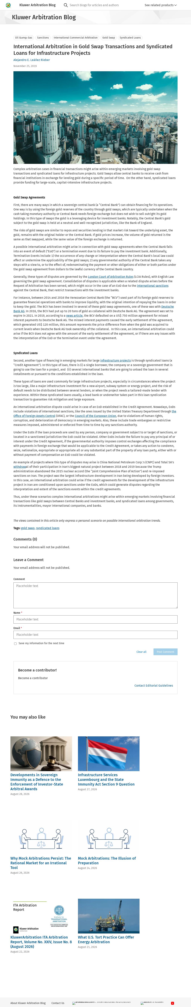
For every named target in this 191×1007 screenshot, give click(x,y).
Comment (19, 579)
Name (17, 612)
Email (17, 628)
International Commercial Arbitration (76, 37)
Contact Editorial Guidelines (153, 685)
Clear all (141, 652)
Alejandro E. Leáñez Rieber (31, 60)
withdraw (19, 467)
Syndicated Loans (130, 37)
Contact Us (57, 1003)
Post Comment (165, 652)
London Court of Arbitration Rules (110, 276)
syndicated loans (47, 528)
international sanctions (152, 285)
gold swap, (28, 528)
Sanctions (43, 37)
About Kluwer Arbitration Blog (28, 1003)
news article (74, 315)
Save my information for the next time (41, 643)
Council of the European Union (95, 416)
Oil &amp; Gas (23, 37)
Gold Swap (108, 37)
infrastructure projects (115, 360)
